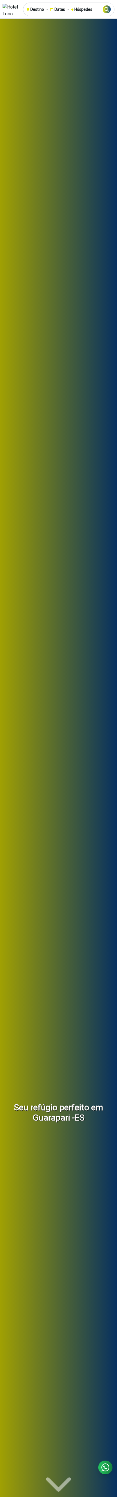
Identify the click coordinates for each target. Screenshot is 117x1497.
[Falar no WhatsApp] (105, 1467)
